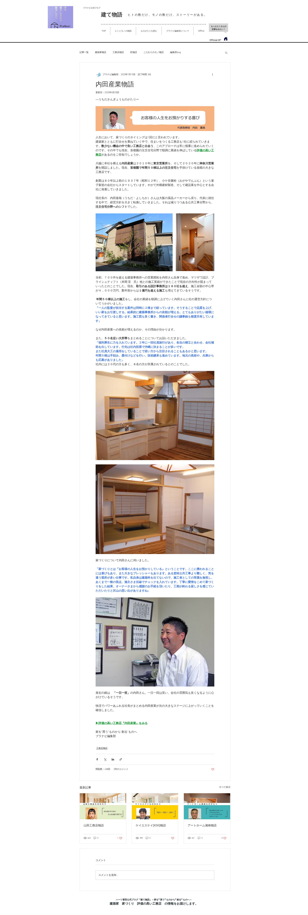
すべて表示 (224, 787)
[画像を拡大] (134, 242)
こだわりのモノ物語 (153, 52)
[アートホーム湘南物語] (207, 806)
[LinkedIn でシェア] (112, 759)
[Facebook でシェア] (97, 759)
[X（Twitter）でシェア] (105, 759)
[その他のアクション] (212, 74)
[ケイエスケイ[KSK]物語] (155, 806)
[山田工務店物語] (103, 806)
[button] (226, 52)
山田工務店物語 (94, 825)
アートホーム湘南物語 (202, 825)
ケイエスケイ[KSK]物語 (151, 825)
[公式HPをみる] (226, 39)
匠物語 (133, 52)
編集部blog (175, 52)
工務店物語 (118, 52)
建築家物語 (100, 52)
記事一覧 (84, 52)
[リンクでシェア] (120, 759)
